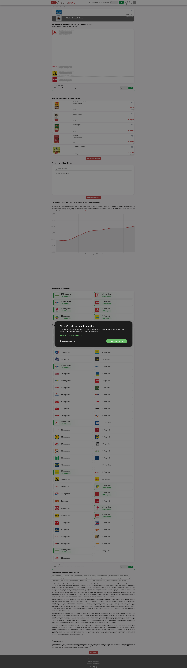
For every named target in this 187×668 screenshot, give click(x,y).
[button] (93, 335)
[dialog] (93, 334)
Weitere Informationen (90, 332)
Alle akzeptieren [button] (116, 341)
